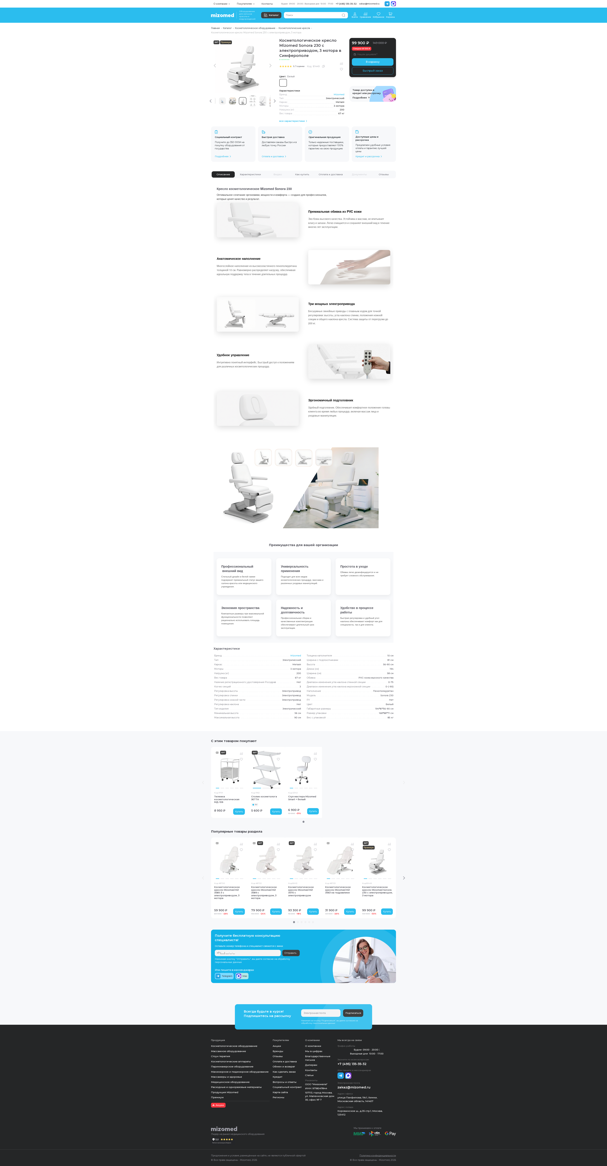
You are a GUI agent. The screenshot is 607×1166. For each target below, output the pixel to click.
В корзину (373, 61)
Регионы (278, 1097)
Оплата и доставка (285, 1061)
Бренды (278, 1051)
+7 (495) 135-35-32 (346, 3)
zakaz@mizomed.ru (369, 4)
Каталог (274, 15)
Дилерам (311, 1064)
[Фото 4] (232, 788)
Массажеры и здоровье (226, 1076)
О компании (313, 1045)
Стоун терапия (220, 1056)
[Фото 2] (222, 788)
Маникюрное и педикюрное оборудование (240, 1071)
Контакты (267, 3)
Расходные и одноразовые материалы (236, 1087)
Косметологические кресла (294, 28)
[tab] (223, 174)
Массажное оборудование (228, 1051)
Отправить (290, 953)
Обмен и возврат (284, 1066)
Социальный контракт (287, 1087)
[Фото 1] (217, 788)
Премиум (217, 1097)
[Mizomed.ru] (222, 15)
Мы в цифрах (313, 1051)
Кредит (277, 1076)
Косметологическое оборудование (255, 28)
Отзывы (278, 1056)
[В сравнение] (341, 63)
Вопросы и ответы (285, 1082)
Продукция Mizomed (224, 1092)
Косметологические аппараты (231, 1061)
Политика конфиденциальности (377, 1155)
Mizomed (339, 94)
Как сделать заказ (284, 1071)
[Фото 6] (241, 788)
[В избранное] (341, 69)
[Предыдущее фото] (217, 769)
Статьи (309, 1075)
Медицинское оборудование (230, 1082)
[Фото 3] (227, 788)
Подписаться (353, 1013)
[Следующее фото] (241, 769)
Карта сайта (280, 1092)
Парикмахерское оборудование (232, 1066)
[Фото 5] (237, 788)
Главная (215, 28)
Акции (277, 1045)
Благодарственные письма (317, 1058)
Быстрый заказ (373, 70)
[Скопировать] (323, 66)
